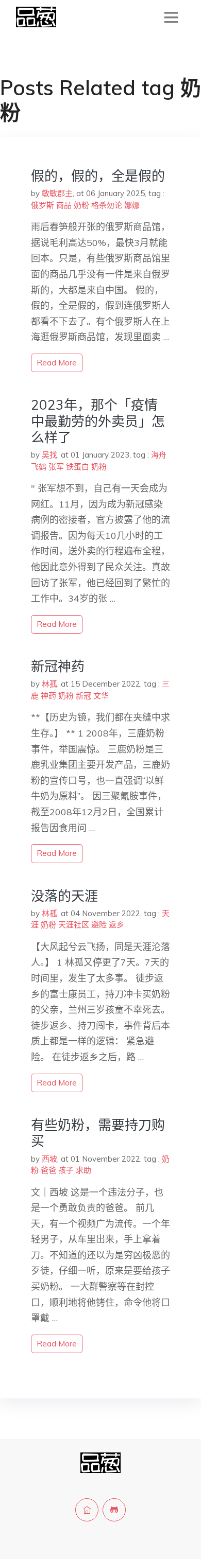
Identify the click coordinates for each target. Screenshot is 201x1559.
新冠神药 (58, 666)
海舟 (158, 455)
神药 (48, 695)
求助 (83, 1170)
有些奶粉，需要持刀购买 (98, 1132)
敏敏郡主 (57, 193)
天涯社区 (73, 925)
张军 (56, 466)
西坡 (49, 1159)
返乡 (116, 925)
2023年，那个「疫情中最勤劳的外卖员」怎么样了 (98, 420)
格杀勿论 (106, 205)
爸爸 (48, 1170)
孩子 (66, 1170)
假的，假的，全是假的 (98, 175)
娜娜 (132, 205)
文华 (101, 695)
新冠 (83, 695)
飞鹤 (38, 466)
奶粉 (81, 205)
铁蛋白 (77, 466)
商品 (64, 205)
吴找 (49, 455)
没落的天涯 (64, 895)
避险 (99, 925)
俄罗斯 (42, 205)
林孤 (49, 684)
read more (57, 362)
